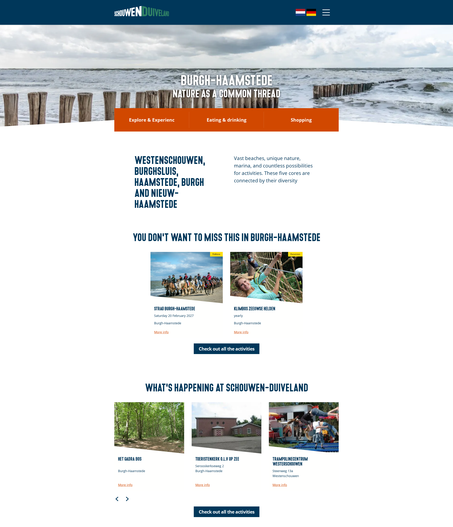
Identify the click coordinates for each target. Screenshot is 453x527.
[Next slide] (127, 499)
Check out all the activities (226, 349)
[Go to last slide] (117, 499)
